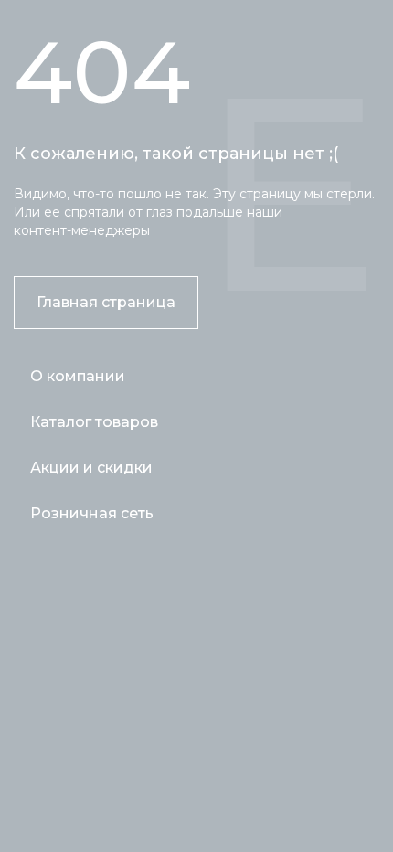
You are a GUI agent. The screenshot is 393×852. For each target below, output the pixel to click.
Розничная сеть (92, 513)
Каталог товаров (94, 422)
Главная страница (106, 302)
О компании (77, 376)
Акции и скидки (91, 467)
